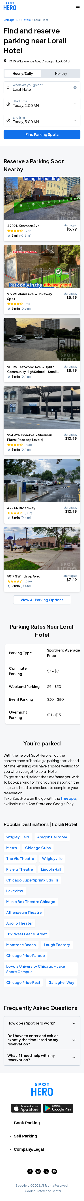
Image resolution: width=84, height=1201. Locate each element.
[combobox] (42, 88)
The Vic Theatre (20, 858)
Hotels (26, 20)
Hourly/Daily (23, 73)
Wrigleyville (52, 858)
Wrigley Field (17, 837)
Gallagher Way (61, 982)
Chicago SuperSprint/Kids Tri (32, 880)
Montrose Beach (21, 944)
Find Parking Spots (42, 134)
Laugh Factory (57, 944)
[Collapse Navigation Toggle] (77, 6)
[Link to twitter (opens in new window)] (46, 1172)
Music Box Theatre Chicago (30, 901)
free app (68, 798)
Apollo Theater (19, 923)
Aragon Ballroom (52, 837)
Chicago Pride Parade (25, 955)
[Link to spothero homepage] (42, 1089)
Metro (11, 847)
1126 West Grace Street (26, 934)
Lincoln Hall (51, 869)
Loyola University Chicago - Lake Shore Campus (35, 969)
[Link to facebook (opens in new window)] (30, 1172)
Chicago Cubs (38, 847)
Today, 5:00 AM (26, 121)
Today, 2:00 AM (26, 105)
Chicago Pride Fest (23, 982)
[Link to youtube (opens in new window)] (54, 1172)
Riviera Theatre (19, 869)
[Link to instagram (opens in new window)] (38, 1172)
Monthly (61, 73)
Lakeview (14, 890)
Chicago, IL (11, 20)
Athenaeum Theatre (24, 912)
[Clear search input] (75, 88)
